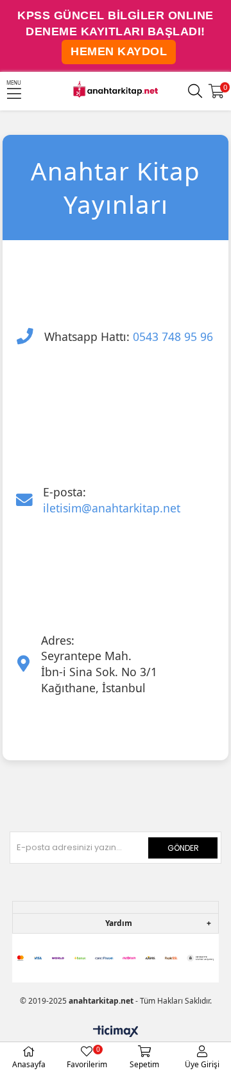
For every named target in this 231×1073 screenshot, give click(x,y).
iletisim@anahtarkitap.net (111, 508)
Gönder (183, 847)
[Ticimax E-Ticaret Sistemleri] (116, 1031)
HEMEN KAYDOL (119, 51)
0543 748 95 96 (173, 336)
